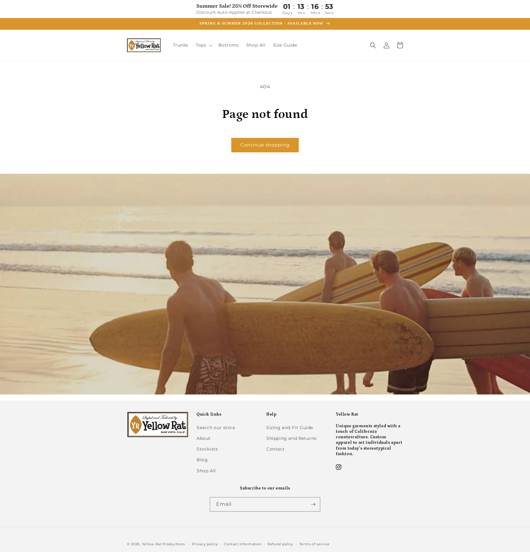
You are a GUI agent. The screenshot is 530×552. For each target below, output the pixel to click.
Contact (275, 449)
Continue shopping (265, 145)
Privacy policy (205, 544)
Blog (202, 460)
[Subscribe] (313, 504)
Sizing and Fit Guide (289, 427)
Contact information (242, 544)
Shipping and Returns (291, 438)
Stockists (207, 449)
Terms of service (314, 544)
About (204, 438)
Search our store (216, 427)
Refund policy (280, 544)
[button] (203, 45)
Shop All (206, 471)
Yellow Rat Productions (163, 544)
